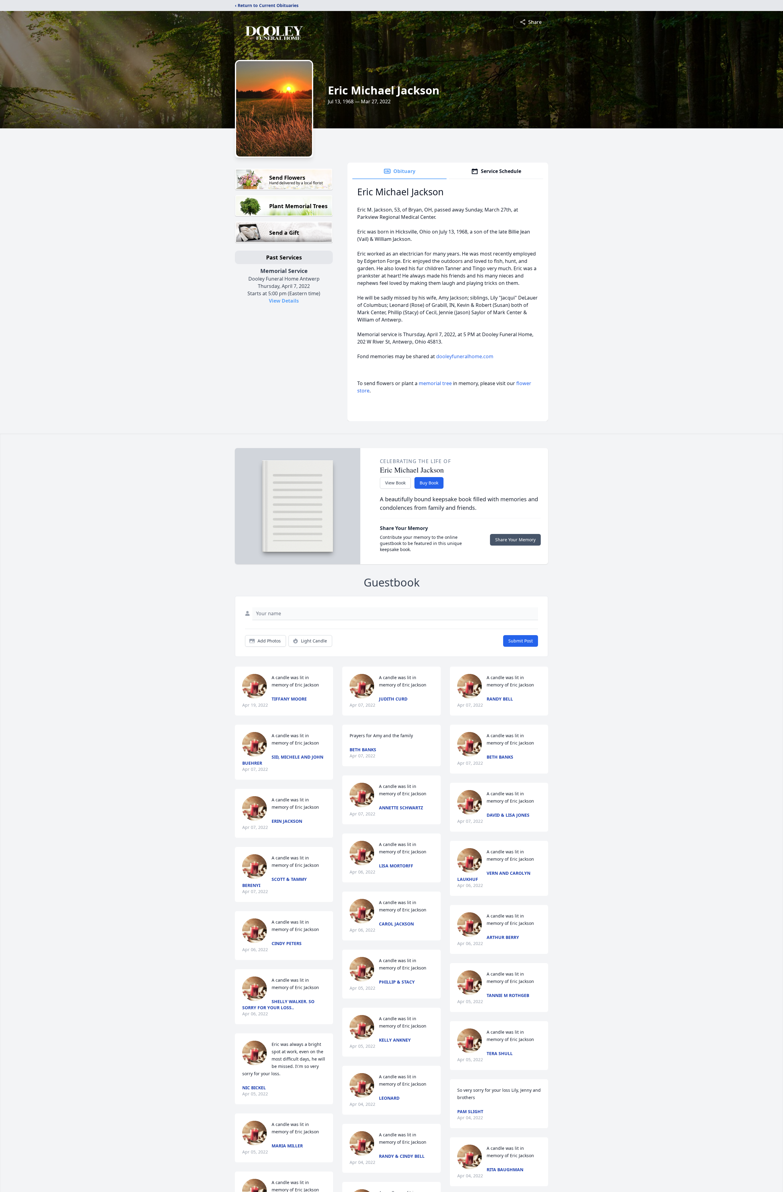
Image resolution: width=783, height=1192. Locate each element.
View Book (395, 483)
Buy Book (429, 483)
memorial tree (435, 383)
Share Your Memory (515, 540)
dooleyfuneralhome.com (464, 356)
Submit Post (520, 641)
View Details (284, 300)
